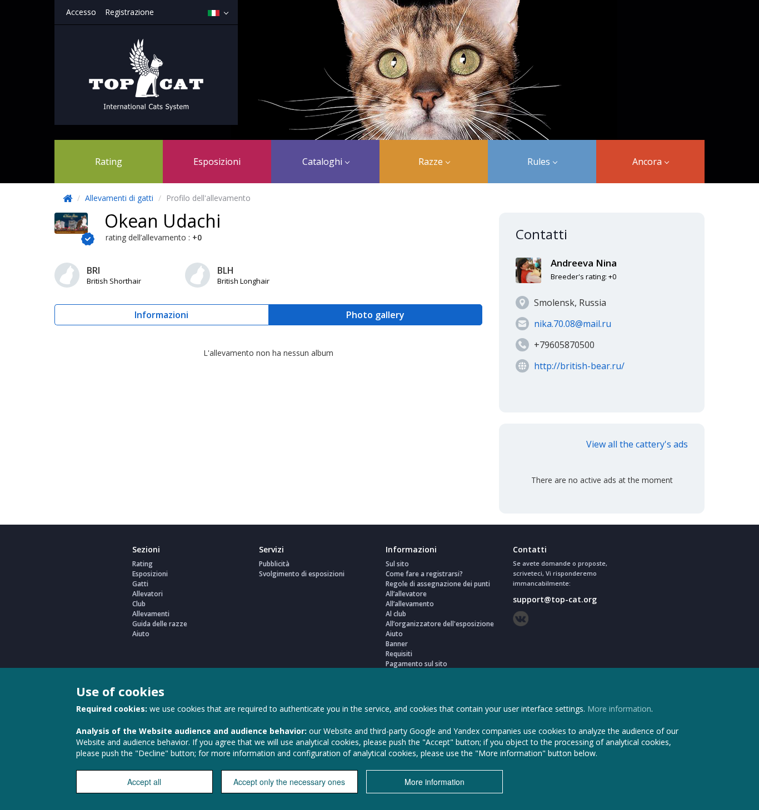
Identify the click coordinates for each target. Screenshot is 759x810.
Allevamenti (150, 613)
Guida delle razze (159, 623)
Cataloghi (323, 161)
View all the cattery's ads (637, 444)
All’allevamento (410, 603)
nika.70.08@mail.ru (572, 324)
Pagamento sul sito (416, 663)
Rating (108, 161)
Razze (431, 161)
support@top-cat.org (555, 599)
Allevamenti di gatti (120, 198)
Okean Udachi (162, 221)
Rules (539, 161)
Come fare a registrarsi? (424, 573)
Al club (396, 613)
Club (139, 603)
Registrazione (129, 12)
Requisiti (399, 653)
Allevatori (147, 593)
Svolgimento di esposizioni (301, 573)
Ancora (648, 161)
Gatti (140, 583)
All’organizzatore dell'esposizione (440, 623)
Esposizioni (217, 161)
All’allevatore (406, 593)
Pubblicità (274, 563)
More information (619, 708)
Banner (397, 643)
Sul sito (397, 563)
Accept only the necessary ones (289, 781)
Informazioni (161, 315)
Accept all (144, 781)
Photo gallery (375, 315)
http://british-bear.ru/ (579, 366)
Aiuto (140, 633)
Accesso (81, 12)
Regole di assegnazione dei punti (438, 583)
